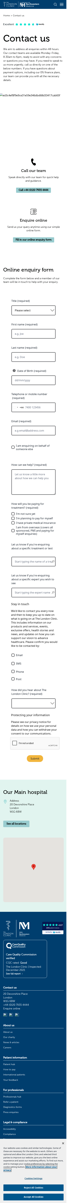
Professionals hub (12, 1097)
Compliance (9, 1134)
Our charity (9, 1037)
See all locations (16, 823)
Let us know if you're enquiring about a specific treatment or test (32, 546)
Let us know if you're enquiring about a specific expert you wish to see (32, 579)
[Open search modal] (55, 4)
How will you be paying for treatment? (27, 505)
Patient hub (9, 1064)
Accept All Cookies (33, 1196)
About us (8, 1032)
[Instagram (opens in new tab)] (11, 1015)
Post (18, 679)
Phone (20, 672)
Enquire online (11, 1008)
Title (14, 301)
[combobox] (18, 407)
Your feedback (10, 1080)
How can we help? (22, 465)
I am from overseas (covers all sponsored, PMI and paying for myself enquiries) (35, 530)
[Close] (63, 1143)
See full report (13, 973)
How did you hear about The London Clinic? (28, 692)
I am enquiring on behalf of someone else (33, 447)
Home (6, 15)
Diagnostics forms (12, 1107)
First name (17, 324)
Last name (17, 347)
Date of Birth (25, 371)
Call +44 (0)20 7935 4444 (33, 190)
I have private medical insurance (36, 522)
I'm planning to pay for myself (34, 518)
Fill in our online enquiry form (34, 239)
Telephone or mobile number (29, 394)
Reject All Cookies (33, 1187)
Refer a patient (10, 1102)
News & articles (11, 1042)
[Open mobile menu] (62, 4)
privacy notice (38, 722)
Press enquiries (11, 1112)
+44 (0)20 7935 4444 (16, 1004)
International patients (14, 1074)
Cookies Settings (33, 1178)
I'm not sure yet (25, 513)
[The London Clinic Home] (21, 4)
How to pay (9, 1069)
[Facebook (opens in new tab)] (17, 1015)
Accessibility (9, 1129)
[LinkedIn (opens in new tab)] (5, 1015)
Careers (7, 1047)
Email (14, 421)
